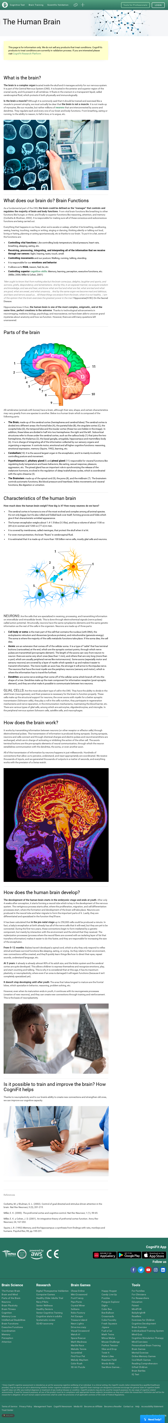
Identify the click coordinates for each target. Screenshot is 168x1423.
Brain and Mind (10, 1294)
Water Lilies (108, 1356)
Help (137, 1406)
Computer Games (45, 1294)
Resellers (136, 1316)
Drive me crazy (78, 1327)
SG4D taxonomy (44, 1323)
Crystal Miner (78, 1305)
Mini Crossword (79, 1294)
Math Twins (108, 1334)
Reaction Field (109, 1360)
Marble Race (77, 1345)
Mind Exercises (139, 1341)
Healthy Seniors (44, 1309)
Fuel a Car (107, 1330)
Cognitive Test (17, 5)
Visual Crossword (80, 1330)
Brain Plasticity (10, 1305)
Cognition (7, 1312)
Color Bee (107, 1309)
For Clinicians (139, 1294)
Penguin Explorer (110, 1302)
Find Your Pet (78, 1356)
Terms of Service (9, 1406)
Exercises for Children (143, 1320)
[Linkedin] (162, 1270)
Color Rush (77, 1363)
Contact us (128, 1406)
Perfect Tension (110, 1345)
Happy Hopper (109, 1291)
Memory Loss (9, 1316)
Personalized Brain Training (146, 1345)
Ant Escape (77, 1316)
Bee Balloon (108, 1312)
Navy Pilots (42, 1302)
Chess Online (77, 1291)
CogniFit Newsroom (63, 1406)
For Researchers (140, 1298)
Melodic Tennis (78, 1349)
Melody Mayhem (79, 1360)
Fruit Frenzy (77, 1298)
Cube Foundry (109, 1320)
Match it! (75, 1334)
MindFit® (137, 1309)
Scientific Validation (58, 5)
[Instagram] (155, 1270)
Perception (7, 1338)
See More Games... (111, 1367)
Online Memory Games (144, 1356)
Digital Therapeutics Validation (52, 1291)
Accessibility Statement (152, 1406)
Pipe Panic (76, 1302)
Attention (7, 1341)
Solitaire (75, 1309)
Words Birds (108, 1363)
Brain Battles (139, 1370)
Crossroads (108, 1316)
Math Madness (79, 1341)
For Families (138, 1291)
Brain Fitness (9, 1309)
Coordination (8, 1330)
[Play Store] (129, 1255)
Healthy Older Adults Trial (49, 1298)
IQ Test (135, 1374)
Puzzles (106, 1298)
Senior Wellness (44, 1305)
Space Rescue (78, 1338)
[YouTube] (148, 1270)
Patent (135, 1305)
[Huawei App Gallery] (105, 1255)
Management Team (43, 1406)
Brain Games (138, 1349)
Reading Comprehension (145, 1363)
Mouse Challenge (111, 1341)
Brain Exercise (139, 1327)
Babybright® (138, 1312)
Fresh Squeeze (109, 1323)
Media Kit (78, 1406)
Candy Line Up (109, 1294)
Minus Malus (108, 1338)
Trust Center (7, 1410)
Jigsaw (105, 1327)
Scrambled (76, 1352)
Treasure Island (79, 1320)
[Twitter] (140, 1270)
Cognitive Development (144, 1323)
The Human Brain (11, 1291)
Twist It (105, 1352)
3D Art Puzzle (78, 1367)
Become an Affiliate (93, 1406)
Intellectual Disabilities (13, 1320)
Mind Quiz (137, 1334)
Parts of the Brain (11, 1298)
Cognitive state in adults (49, 1316)
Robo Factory (78, 1312)
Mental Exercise (140, 1352)
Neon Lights (77, 1323)
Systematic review (45, 1320)
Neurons (6, 1302)
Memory (6, 1334)
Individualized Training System (148, 1330)
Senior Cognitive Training (49, 1312)
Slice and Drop (109, 1349)
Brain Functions (10, 1323)
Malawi (9, 1415)
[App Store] (154, 1255)
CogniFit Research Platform (27, 53)
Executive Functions (12, 1327)
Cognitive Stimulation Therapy (148, 1338)
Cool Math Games (141, 1360)
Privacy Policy (25, 1406)
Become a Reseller (113, 1406)
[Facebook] (133, 1270)
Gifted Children (139, 1367)
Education (137, 1302)
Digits (105, 1305)
